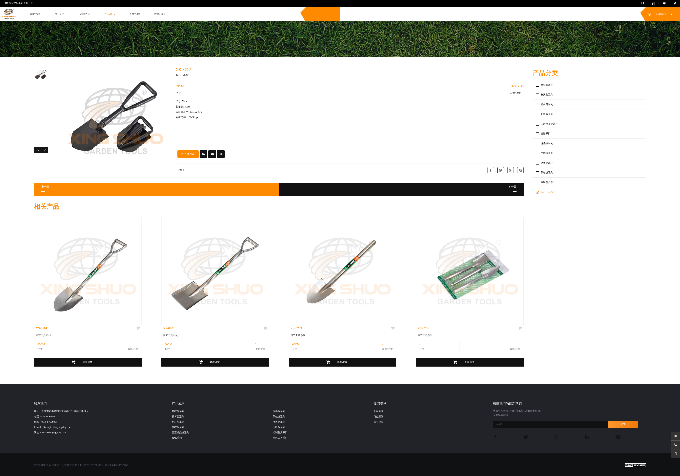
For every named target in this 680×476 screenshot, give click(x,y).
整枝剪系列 (547, 85)
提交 (622, 424)
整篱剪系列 (547, 94)
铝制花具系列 (548, 182)
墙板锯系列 (547, 163)
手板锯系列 (547, 172)
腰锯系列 (546, 133)
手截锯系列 (547, 153)
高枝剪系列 (547, 114)
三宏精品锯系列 (549, 124)
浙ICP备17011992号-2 (116, 465)
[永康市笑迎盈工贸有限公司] (8, 13)
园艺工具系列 (548, 192)
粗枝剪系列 (547, 104)
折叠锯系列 (547, 143)
